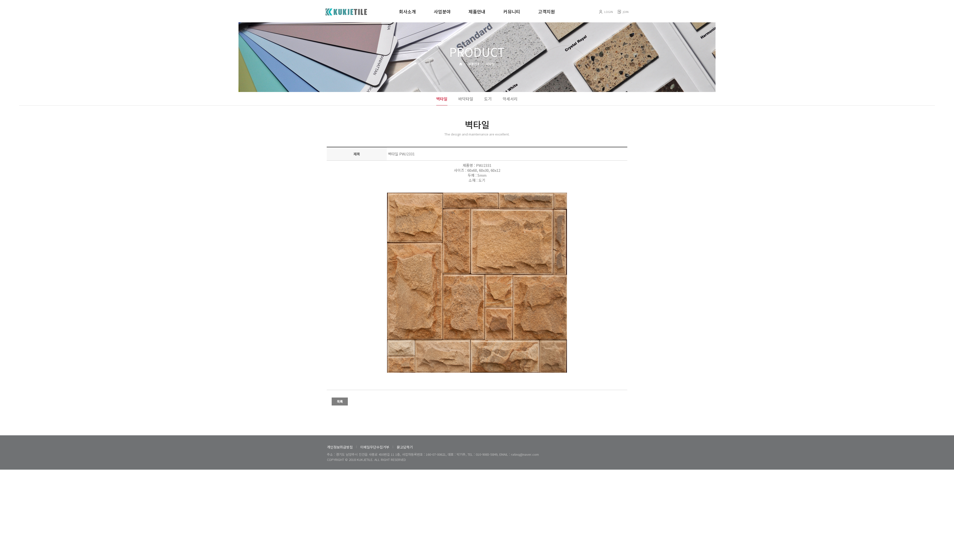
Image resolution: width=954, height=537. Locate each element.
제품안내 (477, 11)
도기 (488, 99)
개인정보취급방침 (340, 447)
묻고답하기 (405, 447)
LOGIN (608, 12)
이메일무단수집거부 (374, 447)
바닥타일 (465, 99)
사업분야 (442, 11)
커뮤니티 (511, 11)
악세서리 (510, 99)
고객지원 (546, 11)
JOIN (626, 12)
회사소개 (407, 11)
